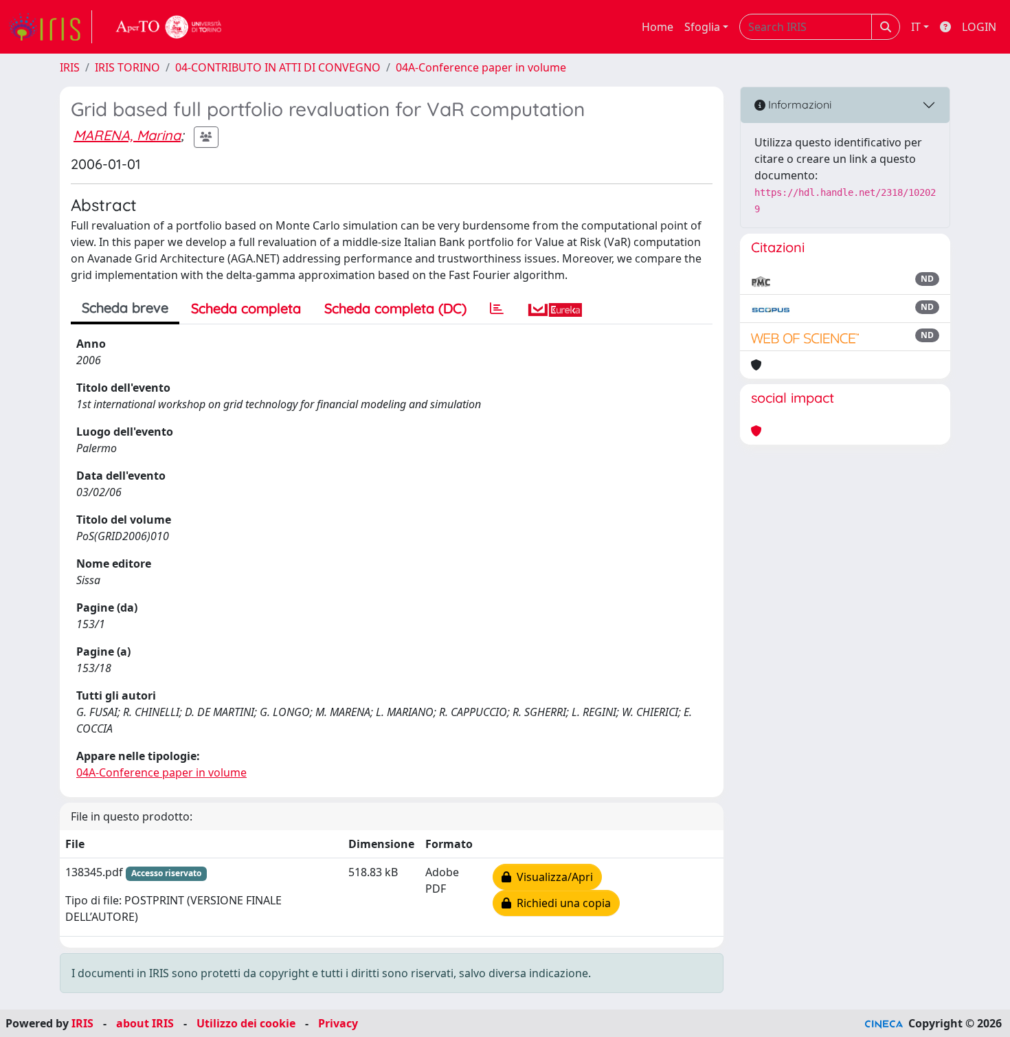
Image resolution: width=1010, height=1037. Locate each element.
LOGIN (979, 26)
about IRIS (145, 1023)
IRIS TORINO (127, 67)
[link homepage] (50, 26)
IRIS (70, 67)
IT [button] (916, 26)
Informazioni (798, 104)
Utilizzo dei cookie (246, 1023)
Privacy (338, 1023)
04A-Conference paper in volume (481, 67)
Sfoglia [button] (702, 26)
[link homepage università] (169, 26)
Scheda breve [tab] (125, 307)
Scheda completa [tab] (246, 308)
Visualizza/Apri (552, 876)
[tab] (496, 308)
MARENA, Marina (127, 135)
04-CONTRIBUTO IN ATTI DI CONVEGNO (278, 67)
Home (657, 26)
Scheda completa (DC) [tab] (395, 308)
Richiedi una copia (561, 903)
